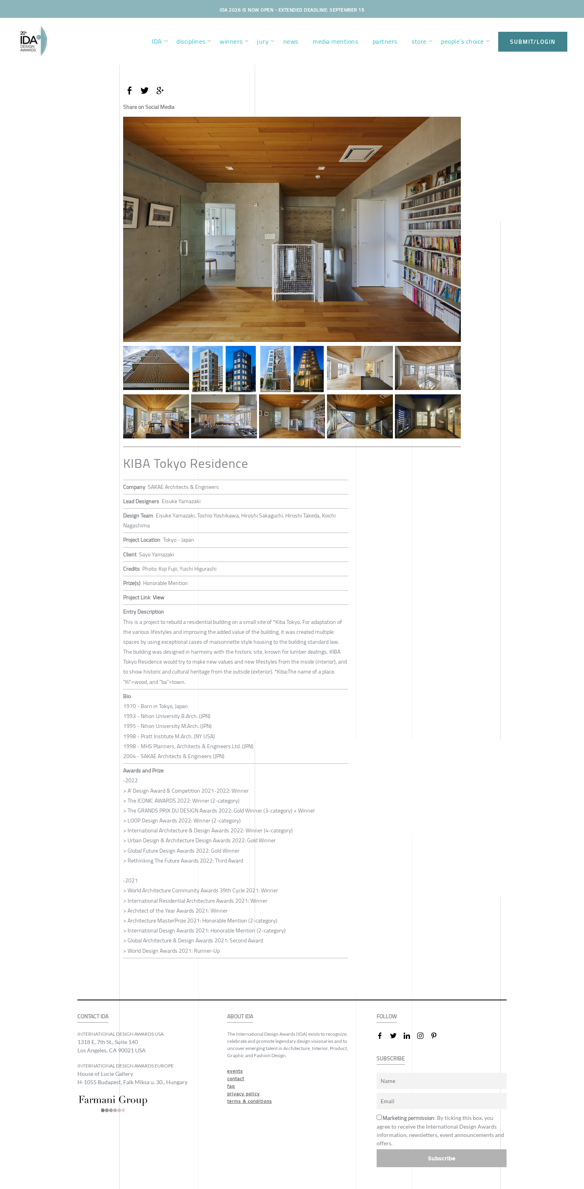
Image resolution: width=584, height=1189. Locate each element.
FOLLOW (387, 1016)
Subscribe (442, 1158)
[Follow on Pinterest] (437, 1036)
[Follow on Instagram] (423, 1036)
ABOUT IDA (240, 1016)
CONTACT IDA (92, 1016)
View (158, 597)
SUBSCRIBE (391, 1058)
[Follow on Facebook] (383, 1036)
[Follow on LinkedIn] (410, 1036)
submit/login (532, 42)
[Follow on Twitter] (396, 1036)
